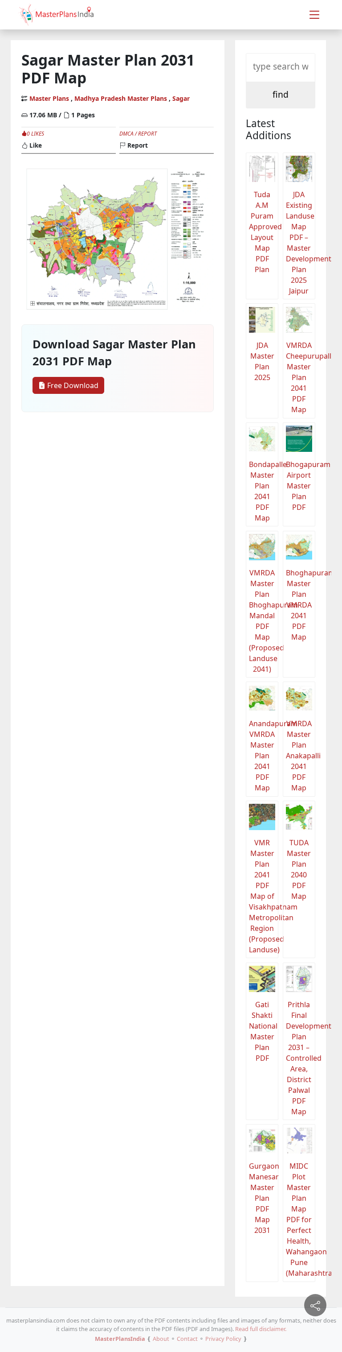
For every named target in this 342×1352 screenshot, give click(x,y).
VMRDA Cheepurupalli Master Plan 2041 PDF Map (300, 377)
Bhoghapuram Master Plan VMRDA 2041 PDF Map (300, 605)
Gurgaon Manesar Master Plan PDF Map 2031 (263, 1198)
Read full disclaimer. (260, 1329)
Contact (187, 1339)
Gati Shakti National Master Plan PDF (263, 1031)
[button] (314, 15)
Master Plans (49, 98)
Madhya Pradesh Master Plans (120, 98)
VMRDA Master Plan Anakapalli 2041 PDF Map (300, 756)
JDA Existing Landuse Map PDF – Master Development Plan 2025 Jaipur (300, 243)
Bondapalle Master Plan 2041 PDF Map (263, 491)
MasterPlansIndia (120, 1339)
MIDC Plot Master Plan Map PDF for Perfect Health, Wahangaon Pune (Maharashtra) (300, 1219)
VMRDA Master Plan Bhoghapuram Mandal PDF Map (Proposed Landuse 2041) (263, 621)
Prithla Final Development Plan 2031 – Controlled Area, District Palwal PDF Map (300, 1058)
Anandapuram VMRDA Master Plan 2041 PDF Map (263, 756)
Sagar (181, 98)
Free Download (71, 385)
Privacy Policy (223, 1339)
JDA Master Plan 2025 (262, 361)
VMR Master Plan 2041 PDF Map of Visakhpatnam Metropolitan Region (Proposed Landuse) (263, 896)
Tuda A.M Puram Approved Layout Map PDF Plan (263, 232)
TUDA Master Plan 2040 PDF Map (299, 869)
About (161, 1339)
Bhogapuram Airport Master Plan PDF (300, 485)
